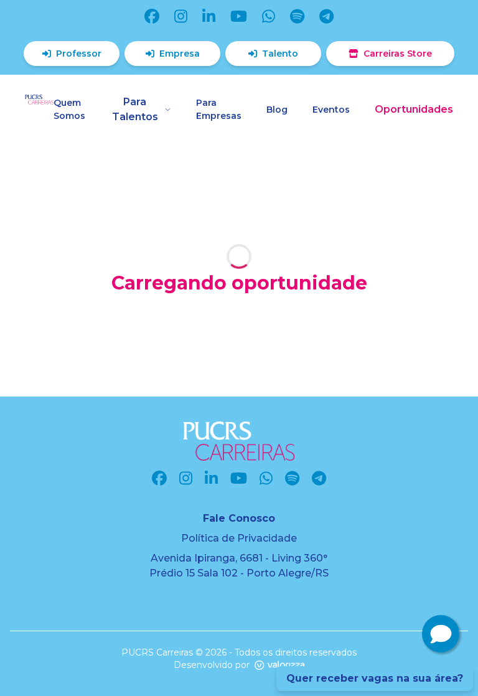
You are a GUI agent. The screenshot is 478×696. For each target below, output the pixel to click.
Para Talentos (135, 109)
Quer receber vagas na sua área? (374, 678)
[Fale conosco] (440, 633)
